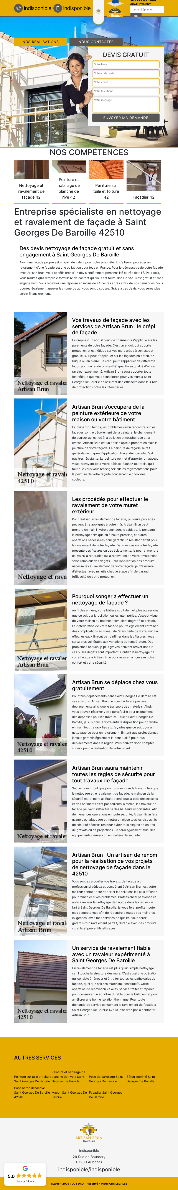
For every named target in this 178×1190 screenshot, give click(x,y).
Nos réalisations (41, 42)
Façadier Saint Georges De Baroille (105, 1095)
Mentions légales (114, 1183)
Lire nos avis (25, 1181)
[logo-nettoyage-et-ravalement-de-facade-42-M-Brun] (89, 1132)
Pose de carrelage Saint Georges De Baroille (106, 1079)
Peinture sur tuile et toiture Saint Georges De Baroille (32, 1079)
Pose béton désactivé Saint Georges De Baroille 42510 (32, 1092)
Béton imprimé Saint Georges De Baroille (141, 1079)
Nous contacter (96, 42)
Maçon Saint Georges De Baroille (69, 1095)
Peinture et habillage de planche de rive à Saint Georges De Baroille (68, 1076)
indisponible (37, 8)
